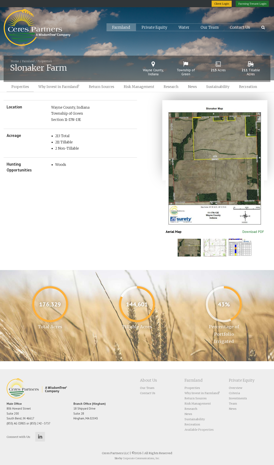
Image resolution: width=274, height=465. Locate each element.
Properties (45, 61)
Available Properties (199, 429)
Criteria (234, 393)
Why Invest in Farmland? (58, 87)
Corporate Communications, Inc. (141, 458)
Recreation (248, 87)
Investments (238, 398)
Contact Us (240, 27)
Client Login (221, 3)
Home (15, 61)
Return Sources (101, 87)
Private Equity (154, 27)
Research (171, 87)
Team (233, 403)
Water (184, 27)
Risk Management (139, 87)
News (192, 87)
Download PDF (253, 231)
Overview (235, 388)
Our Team (210, 27)
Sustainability (217, 87)
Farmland (121, 27)
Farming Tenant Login (252, 3)
